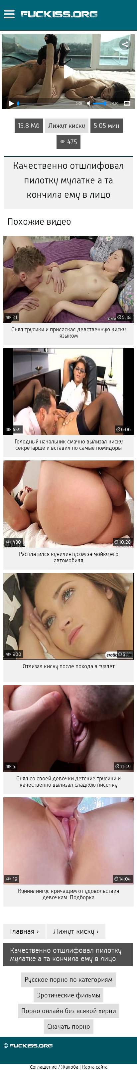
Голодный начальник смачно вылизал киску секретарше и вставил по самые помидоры (69, 444)
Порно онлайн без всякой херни (68, 1011)
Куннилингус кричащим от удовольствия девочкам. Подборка (68, 894)
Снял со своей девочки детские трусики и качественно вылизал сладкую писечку (68, 781)
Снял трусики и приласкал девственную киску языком (68, 332)
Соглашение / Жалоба (54, 1067)
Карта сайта (94, 1067)
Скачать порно (68, 1026)
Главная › (24, 931)
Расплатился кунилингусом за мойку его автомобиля (68, 557)
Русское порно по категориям (68, 979)
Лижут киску (66, 126)
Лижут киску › (76, 931)
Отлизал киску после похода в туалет (69, 666)
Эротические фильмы (68, 995)
